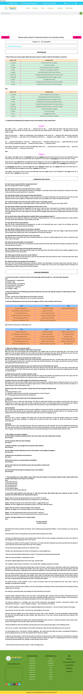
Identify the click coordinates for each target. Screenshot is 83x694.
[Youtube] (6, 684)
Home (27, 8)
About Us (69, 659)
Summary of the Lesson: (14, 46)
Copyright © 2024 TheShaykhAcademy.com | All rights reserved (42, 692)
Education (35, 8)
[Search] (81, 13)
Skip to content (3, 0)
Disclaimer (69, 668)
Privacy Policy (69, 665)
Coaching (59, 8)
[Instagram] (14, 684)
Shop (42, 8)
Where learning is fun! (13, 664)
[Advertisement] (41, 26)
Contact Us (69, 671)
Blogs (69, 656)
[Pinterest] (17, 684)
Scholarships (69, 8)
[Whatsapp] (9, 684)
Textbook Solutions (32, 656)
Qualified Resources (50, 656)
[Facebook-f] (12, 684)
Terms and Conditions (69, 662)
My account (50, 8)
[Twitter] (19, 684)
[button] (41, 46)
